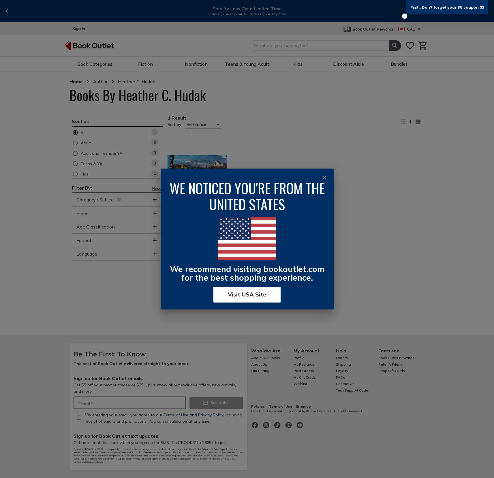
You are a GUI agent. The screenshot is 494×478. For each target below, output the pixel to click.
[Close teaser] (404, 16)
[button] (447, 7)
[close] (324, 178)
